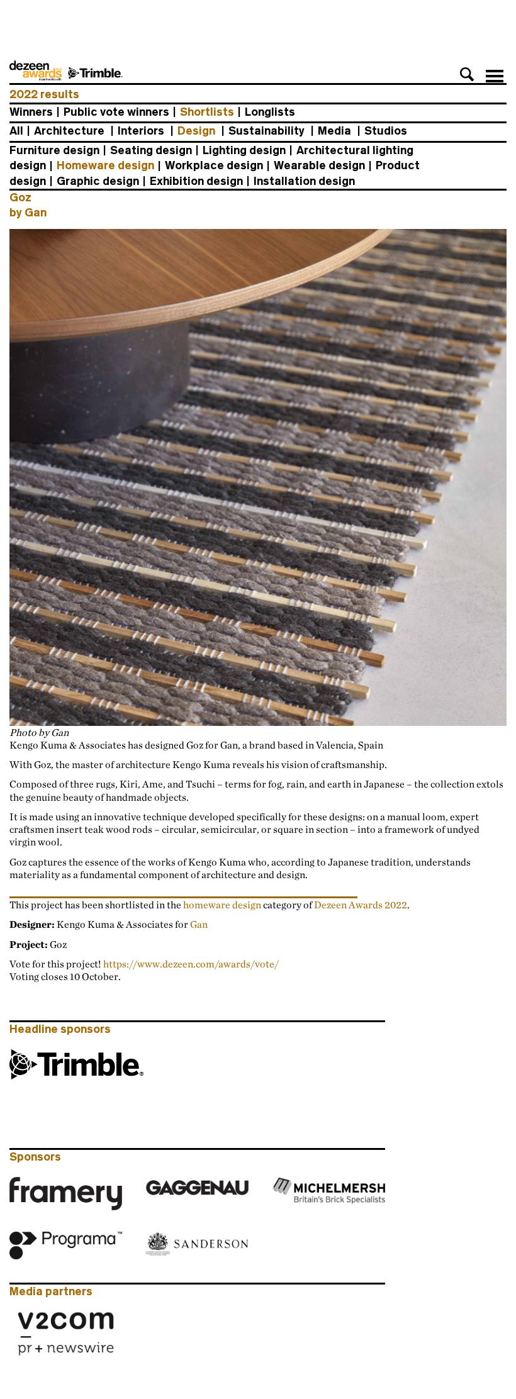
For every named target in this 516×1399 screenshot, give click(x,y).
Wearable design (319, 165)
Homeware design (105, 165)
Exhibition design (196, 181)
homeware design (222, 904)
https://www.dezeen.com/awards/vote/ (191, 963)
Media (334, 131)
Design (196, 131)
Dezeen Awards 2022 (360, 904)
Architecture (69, 131)
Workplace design (214, 165)
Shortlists (207, 112)
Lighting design (244, 150)
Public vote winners (116, 112)
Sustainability (266, 131)
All (16, 131)
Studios (385, 131)
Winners (31, 112)
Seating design (151, 150)
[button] (467, 74)
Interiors (141, 131)
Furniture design (54, 150)
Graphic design (98, 181)
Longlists (270, 112)
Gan (199, 924)
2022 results (44, 94)
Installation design (304, 181)
